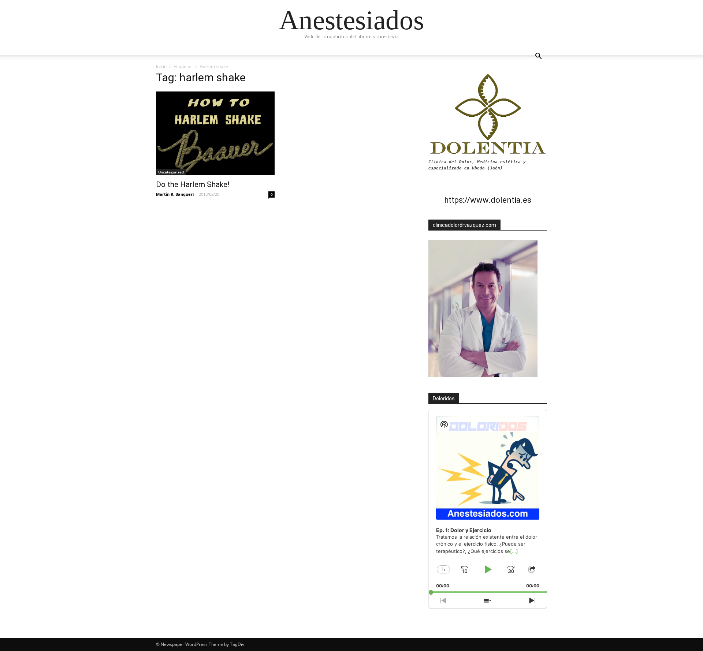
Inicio (161, 66)
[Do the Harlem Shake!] (215, 133)
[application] (488, 501)
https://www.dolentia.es (487, 200)
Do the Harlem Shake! (192, 184)
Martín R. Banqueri (175, 194)
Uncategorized (171, 172)
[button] (538, 56)
